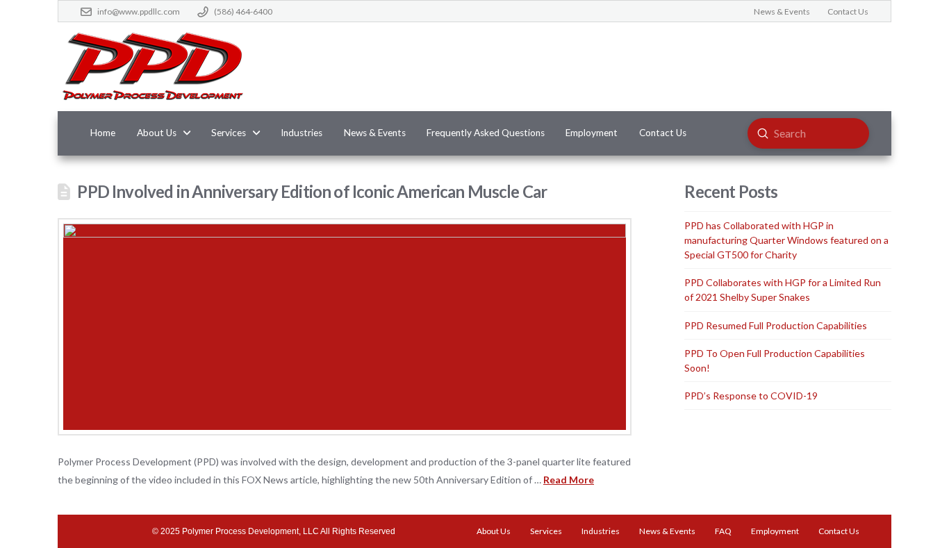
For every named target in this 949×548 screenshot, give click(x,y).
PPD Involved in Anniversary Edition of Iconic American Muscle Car (312, 191)
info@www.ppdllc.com (138, 11)
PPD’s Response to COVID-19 (751, 395)
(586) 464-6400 (243, 11)
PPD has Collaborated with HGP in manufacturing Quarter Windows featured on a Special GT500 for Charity (786, 239)
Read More (568, 479)
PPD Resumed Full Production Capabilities (775, 325)
